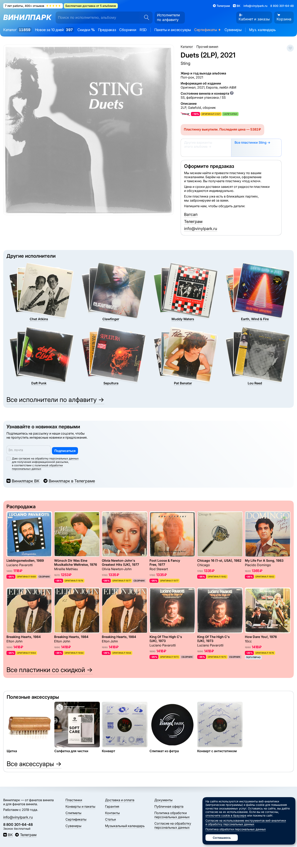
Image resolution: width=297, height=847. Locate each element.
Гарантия (112, 806)
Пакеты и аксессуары (172, 30)
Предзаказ (107, 30)
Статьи (110, 819)
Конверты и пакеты (80, 806)
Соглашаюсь (222, 837)
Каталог (17, 30)
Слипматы (73, 813)
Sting (185, 63)
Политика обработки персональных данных (172, 815)
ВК (10, 835)
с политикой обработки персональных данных (37, 467)
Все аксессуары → (34, 764)
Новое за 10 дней (54, 30)
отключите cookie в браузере (225, 815)
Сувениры (233, 30)
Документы (163, 800)
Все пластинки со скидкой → (49, 670)
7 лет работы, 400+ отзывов (33, 5)
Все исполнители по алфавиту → (55, 400)
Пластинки (73, 800)
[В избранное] (290, 48)
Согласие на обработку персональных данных (172, 825)
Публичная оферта (168, 806)
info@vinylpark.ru (255, 5)
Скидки (86, 30)
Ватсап (191, 214)
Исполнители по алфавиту (168, 17)
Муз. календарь (262, 30)
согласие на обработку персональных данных (49, 458)
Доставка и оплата (119, 800)
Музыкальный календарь (125, 826)
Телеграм (193, 221)
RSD (143, 30)
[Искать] (145, 18)
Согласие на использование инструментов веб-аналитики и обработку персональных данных (245, 822)
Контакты (112, 813)
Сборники (127, 30)
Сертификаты (207, 30)
